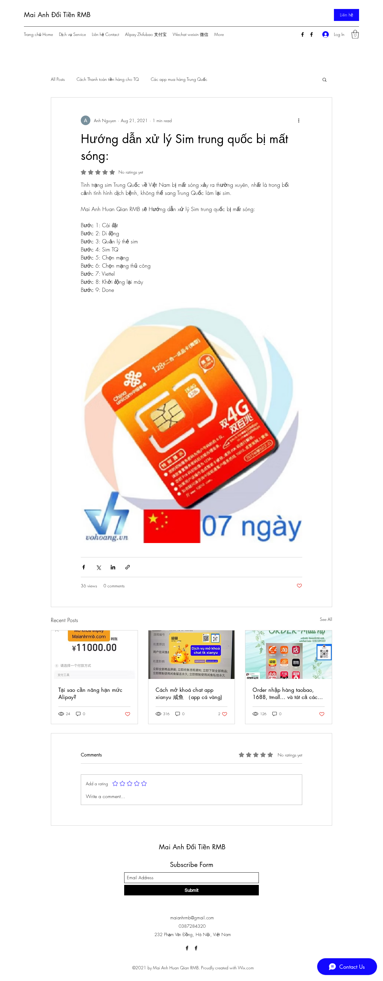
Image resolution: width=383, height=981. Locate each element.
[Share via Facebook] (83, 567)
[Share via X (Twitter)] (98, 567)
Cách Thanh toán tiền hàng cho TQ (108, 79)
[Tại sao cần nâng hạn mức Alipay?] (94, 654)
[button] (355, 34)
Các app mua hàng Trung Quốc (179, 79)
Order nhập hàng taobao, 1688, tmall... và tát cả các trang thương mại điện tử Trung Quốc (285, 693)
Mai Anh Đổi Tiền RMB (57, 14)
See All (326, 619)
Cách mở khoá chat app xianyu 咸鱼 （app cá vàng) (189, 693)
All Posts (58, 79)
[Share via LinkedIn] (113, 567)
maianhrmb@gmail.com (192, 918)
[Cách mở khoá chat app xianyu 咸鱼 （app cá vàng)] (191, 654)
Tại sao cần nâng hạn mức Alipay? (90, 693)
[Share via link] (127, 567)
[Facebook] (303, 34)
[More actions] (298, 120)
